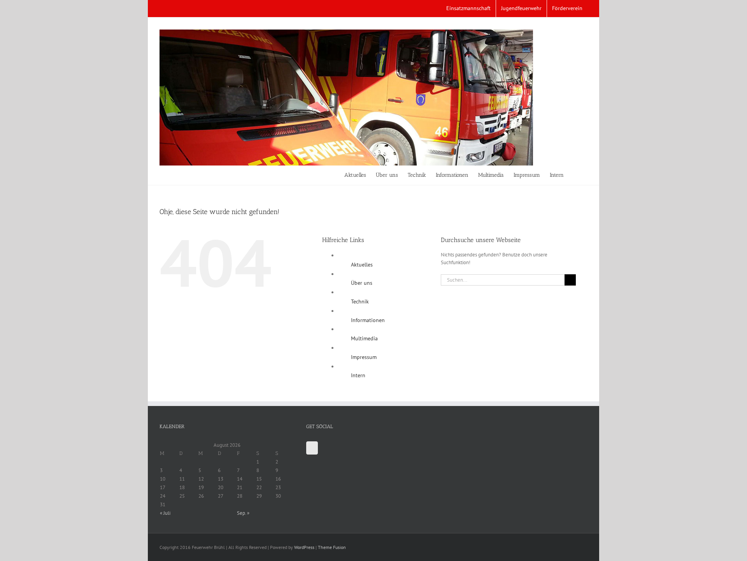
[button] (575, 175)
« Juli (165, 513)
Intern (358, 375)
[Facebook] (312, 448)
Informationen (368, 320)
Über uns (361, 282)
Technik (360, 301)
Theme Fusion (332, 547)
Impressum (364, 357)
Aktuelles (362, 264)
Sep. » (243, 513)
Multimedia (364, 338)
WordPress (304, 547)
